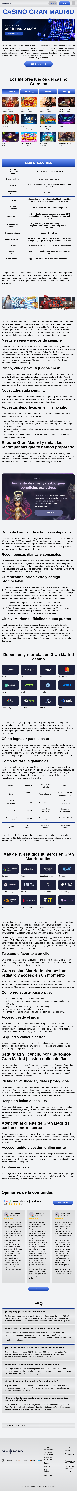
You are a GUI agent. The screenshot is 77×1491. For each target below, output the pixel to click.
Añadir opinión (63, 1202)
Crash (46, 91)
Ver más (39, 1289)
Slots (65, 91)
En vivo (27, 91)
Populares (9, 91)
